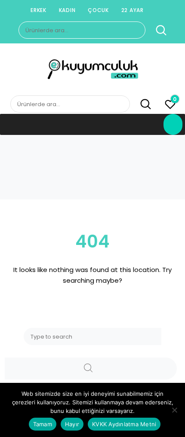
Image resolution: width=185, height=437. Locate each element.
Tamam (42, 424)
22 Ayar (132, 10)
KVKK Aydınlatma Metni (124, 424)
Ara (156, 30)
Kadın (67, 10)
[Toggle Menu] (172, 124)
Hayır (72, 424)
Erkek (38, 10)
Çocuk (98, 10)
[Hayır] (174, 410)
